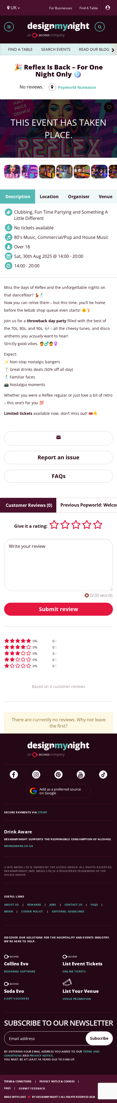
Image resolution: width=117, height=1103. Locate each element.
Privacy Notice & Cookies (57, 1081)
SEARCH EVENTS (55, 49)
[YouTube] (81, 774)
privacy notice (41, 1055)
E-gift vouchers (16, 998)
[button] (58, 641)
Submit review (58, 609)
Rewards (34, 904)
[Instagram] (36, 774)
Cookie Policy (32, 911)
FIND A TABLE (20, 49)
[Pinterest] (58, 774)
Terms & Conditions (18, 1081)
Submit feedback (32, 1088)
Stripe (42, 812)
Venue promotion (77, 999)
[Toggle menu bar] (9, 26)
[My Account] (109, 8)
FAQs (59, 476)
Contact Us (73, 904)
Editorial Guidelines (68, 911)
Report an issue (58, 457)
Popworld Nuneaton (77, 87)
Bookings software (19, 971)
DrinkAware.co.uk (18, 846)
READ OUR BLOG (94, 49)
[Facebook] (14, 774)
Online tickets (74, 971)
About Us (11, 904)
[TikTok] (103, 774)
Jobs (53, 904)
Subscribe (99, 1038)
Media (8, 911)
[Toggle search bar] (100, 26)
